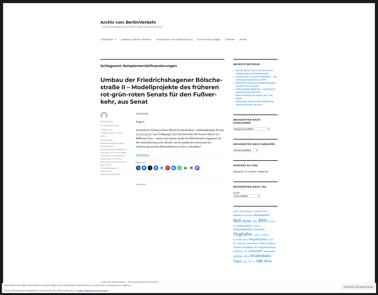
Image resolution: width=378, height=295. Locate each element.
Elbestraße (121, 152)
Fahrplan (256, 226)
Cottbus (272, 221)
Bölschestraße (107, 146)
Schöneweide (269, 251)
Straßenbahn (260, 256)
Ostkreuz (271, 243)
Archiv (236, 193)
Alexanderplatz (245, 211)
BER (237, 220)
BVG (262, 220)
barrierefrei (248, 215)
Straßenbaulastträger (110, 174)
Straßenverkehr (107, 133)
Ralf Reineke (106, 121)
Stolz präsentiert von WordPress (143, 282)
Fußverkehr (106, 155)
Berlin (247, 221)
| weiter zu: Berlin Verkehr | (136, 39)
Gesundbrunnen (240, 239)
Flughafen (242, 234)
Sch (245, 251)
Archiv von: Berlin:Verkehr (128, 22)
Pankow (237, 247)
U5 (249, 261)
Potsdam (247, 247)
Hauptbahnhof (258, 239)
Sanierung (238, 251)
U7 (253, 262)
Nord (262, 243)
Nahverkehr (253, 243)
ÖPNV (108, 165)
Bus (255, 221)
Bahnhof (237, 215)
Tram (245, 262)
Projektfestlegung (109, 168)
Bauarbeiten (262, 215)
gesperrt (265, 235)
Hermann (117, 159)
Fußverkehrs (119, 155)
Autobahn (257, 211)
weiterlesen (142, 154)
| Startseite (106, 39)
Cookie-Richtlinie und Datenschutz (92, 291)
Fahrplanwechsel (242, 229)
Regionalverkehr (267, 247)
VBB (259, 261)
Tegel (237, 261)
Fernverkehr (259, 229)
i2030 (271, 240)
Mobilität (241, 243)
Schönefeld (255, 251)
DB (234, 226)
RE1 (255, 247)
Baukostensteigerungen (112, 143)
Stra (246, 256)
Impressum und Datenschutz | (174, 39)
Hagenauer (105, 159)
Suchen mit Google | (209, 39)
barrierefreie (106, 140)
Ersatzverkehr (244, 226)
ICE (234, 243)
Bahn (265, 211)
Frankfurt (257, 235)
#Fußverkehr (143, 134)
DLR (113, 152)
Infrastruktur (106, 130)
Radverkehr (106, 171)
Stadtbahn (238, 256)
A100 (235, 211)
